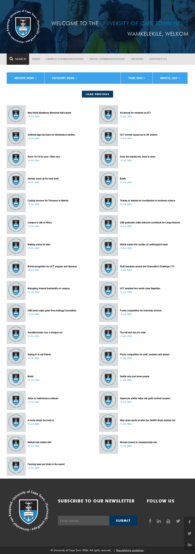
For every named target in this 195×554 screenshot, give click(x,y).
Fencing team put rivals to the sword (46, 464)
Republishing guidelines (130, 550)
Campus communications (65, 59)
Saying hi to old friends (39, 354)
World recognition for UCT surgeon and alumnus (52, 266)
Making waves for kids (39, 244)
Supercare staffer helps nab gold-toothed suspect (145, 398)
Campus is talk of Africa (40, 222)
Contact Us (158, 59)
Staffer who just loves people (134, 376)
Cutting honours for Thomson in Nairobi (48, 200)
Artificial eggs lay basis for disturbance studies (51, 134)
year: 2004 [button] (135, 78)
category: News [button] (63, 78)
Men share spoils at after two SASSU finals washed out (147, 420)
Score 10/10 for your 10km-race (44, 156)
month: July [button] (169, 78)
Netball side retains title (39, 442)
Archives (137, 59)
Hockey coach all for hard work (43, 178)
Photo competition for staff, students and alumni (144, 354)
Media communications (107, 59)
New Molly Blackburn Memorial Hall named (49, 112)
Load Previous (97, 94)
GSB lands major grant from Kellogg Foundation (52, 310)
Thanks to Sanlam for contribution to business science (147, 200)
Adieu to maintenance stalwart (43, 398)
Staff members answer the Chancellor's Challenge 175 (147, 266)
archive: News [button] (24, 78)
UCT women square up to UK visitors (138, 134)
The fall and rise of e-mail (132, 332)
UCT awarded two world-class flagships (140, 288)
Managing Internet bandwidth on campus (49, 288)
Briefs (123, 178)
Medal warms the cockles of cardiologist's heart (144, 244)
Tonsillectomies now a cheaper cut (45, 332)
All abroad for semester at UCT (135, 112)
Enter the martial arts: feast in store (137, 156)
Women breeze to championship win (138, 442)
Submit (123, 521)
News (36, 59)
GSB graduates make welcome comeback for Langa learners (150, 222)
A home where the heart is (41, 420)
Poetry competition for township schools (140, 310)
